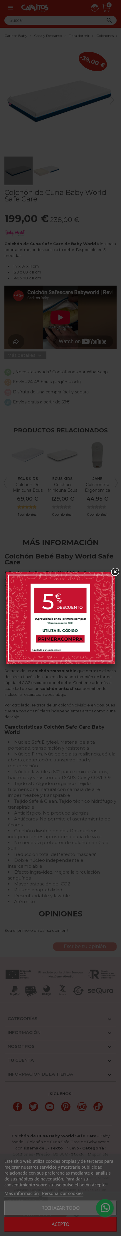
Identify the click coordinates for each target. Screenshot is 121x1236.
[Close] (115, 572)
